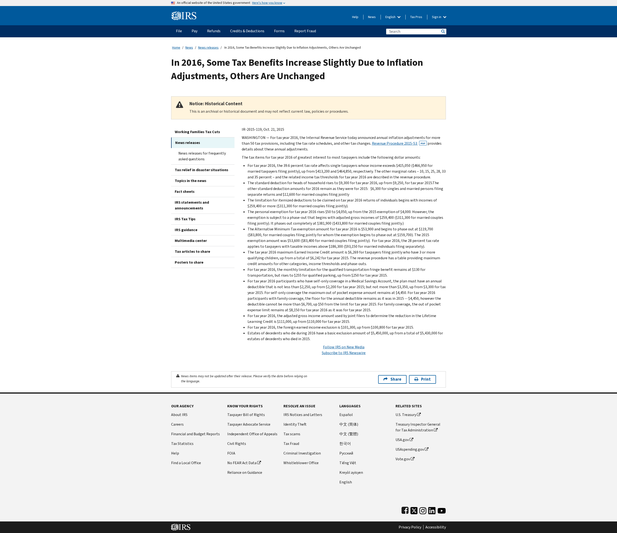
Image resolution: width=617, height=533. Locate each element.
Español (346, 414)
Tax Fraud (291, 443)
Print (426, 379)
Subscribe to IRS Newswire (344, 352)
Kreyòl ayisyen (351, 472)
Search (443, 31)
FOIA (231, 453)
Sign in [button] (437, 17)
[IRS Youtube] (441, 509)
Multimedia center (191, 240)
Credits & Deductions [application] (247, 30)
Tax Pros (416, 17)
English (390, 17)
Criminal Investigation (302, 453)
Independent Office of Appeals (252, 433)
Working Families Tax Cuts (197, 131)
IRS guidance (186, 229)
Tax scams (291, 433)
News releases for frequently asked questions (202, 156)
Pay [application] (194, 30)
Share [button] (395, 379)
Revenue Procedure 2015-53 (398, 143)
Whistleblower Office (301, 462)
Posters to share (189, 262)
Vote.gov (403, 459)
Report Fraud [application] (305, 30)
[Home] (184, 14)
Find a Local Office (186, 462)
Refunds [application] (214, 30)
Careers (177, 424)
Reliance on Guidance (244, 472)
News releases (208, 47)
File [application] (179, 30)
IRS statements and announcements (192, 205)
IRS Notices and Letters (302, 414)
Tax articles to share (192, 251)
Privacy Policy (410, 527)
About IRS (179, 414)
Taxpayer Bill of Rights (246, 414)
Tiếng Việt (347, 462)
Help (355, 17)
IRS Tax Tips (185, 218)
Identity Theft (295, 424)
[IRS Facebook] (405, 509)
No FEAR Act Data (241, 462)
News (372, 17)
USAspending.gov (410, 449)
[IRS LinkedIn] (432, 509)
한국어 (345, 443)
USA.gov (402, 439)
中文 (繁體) (348, 433)
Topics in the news (190, 180)
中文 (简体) (348, 424)
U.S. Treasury (406, 414)
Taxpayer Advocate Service (248, 424)
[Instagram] (422, 509)
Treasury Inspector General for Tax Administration (418, 427)
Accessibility (435, 527)
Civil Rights (236, 443)
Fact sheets (184, 191)
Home (176, 47)
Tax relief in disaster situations (201, 169)
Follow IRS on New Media (343, 347)
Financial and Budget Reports (195, 433)
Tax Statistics (182, 443)
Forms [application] (279, 30)
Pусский (346, 453)
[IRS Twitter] (414, 509)
